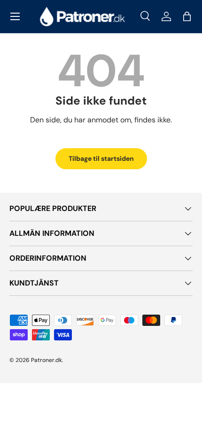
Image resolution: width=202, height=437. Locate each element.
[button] (187, 16)
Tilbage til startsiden (101, 158)
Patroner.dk (46, 360)
